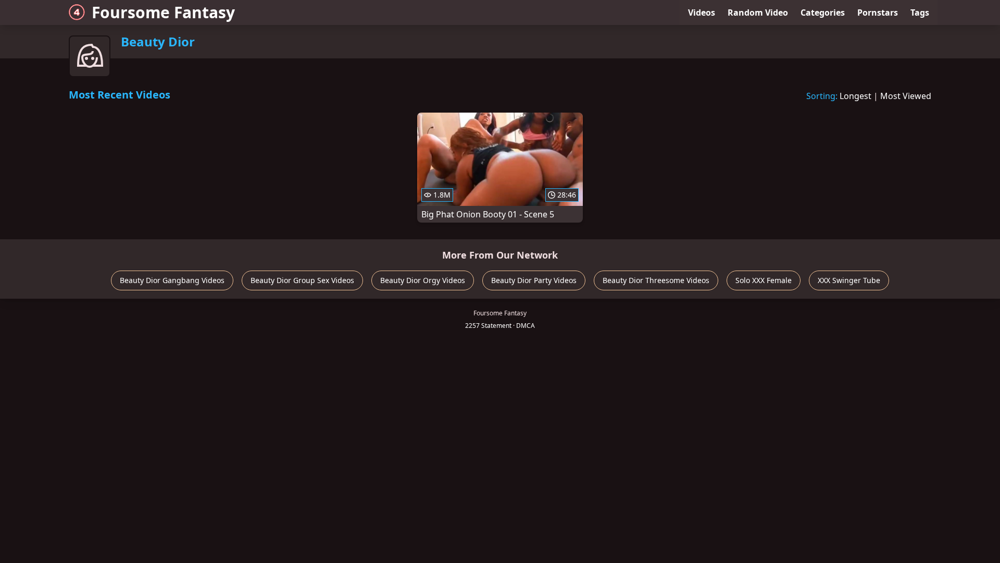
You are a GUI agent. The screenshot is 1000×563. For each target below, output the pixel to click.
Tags (919, 12)
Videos (701, 12)
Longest (855, 96)
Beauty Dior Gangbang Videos (172, 280)
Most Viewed (905, 96)
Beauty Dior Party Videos (534, 280)
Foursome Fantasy (163, 12)
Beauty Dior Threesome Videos (656, 280)
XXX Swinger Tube (849, 280)
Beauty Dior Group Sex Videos (302, 280)
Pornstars (877, 12)
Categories (823, 12)
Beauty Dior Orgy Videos (422, 280)
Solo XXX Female (763, 280)
